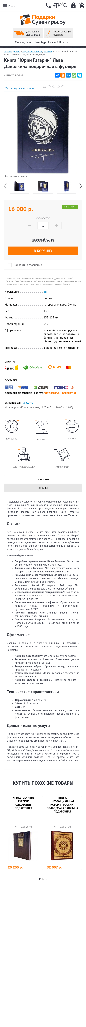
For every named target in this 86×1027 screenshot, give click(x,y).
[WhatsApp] (74, 75)
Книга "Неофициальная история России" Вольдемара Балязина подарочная (62, 804)
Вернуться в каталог (22, 88)
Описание (43, 479)
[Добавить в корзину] (36, 867)
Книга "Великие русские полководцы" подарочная (23, 803)
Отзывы (43, 487)
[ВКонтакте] (57, 75)
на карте (27, 403)
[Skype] (79, 75)
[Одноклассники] (62, 75)
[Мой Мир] (68, 75)
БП (45, 291)
